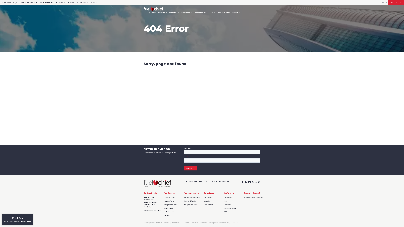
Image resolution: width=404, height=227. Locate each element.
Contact (235, 13)
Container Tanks (169, 201)
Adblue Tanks (168, 208)
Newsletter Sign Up (230, 208)
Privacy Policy (213, 223)
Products (161, 13)
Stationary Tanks (169, 197)
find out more (26, 222)
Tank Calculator (223, 13)
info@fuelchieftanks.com (152, 210)
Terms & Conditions (191, 223)
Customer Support (252, 193)
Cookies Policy (225, 223)
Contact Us (396, 3)
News (72, 2)
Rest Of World (208, 205)
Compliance (185, 13)
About (210, 13)
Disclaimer (203, 223)
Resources (61, 2)
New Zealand (208, 197)
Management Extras (190, 205)
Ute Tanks (167, 215)
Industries (173, 13)
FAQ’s (94, 2)
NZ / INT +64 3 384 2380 (29, 2)
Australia (207, 201)
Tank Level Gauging (190, 201)
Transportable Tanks (170, 205)
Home (153, 13)
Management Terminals (192, 197)
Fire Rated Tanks (169, 212)
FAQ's (225, 212)
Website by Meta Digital (171, 223)
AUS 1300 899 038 (47, 2)
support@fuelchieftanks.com (253, 197)
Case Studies (83, 2)
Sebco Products (200, 13)
